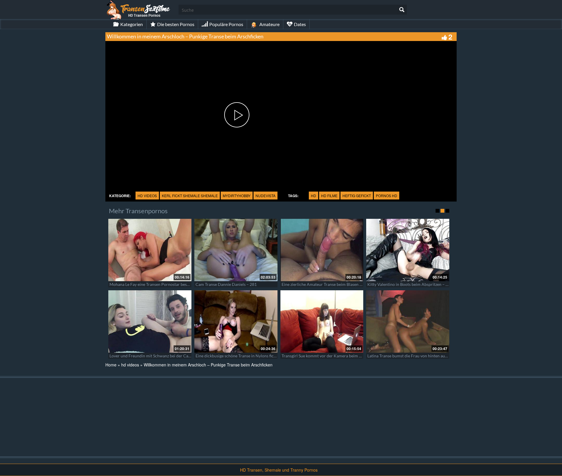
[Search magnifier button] (402, 10)
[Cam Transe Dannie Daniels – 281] (235, 250)
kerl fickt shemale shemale (190, 195)
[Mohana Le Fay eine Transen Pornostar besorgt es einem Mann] (149, 250)
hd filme (329, 195)
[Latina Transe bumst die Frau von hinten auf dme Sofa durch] (407, 321)
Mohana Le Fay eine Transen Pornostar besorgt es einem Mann (165, 284)
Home (110, 365)
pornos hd (386, 195)
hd (313, 195)
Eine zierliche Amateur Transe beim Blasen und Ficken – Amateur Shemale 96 (351, 284)
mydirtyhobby (237, 195)
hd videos (147, 195)
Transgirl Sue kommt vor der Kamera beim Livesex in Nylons (336, 355)
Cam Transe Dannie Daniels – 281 (226, 284)
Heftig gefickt (356, 195)
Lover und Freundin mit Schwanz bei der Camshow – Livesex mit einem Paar (178, 355)
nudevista (265, 195)
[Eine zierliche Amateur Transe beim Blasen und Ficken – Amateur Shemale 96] (322, 250)
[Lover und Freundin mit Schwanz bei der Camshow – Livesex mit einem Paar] (149, 321)
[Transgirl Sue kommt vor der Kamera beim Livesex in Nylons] (322, 321)
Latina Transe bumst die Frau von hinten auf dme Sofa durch (421, 355)
